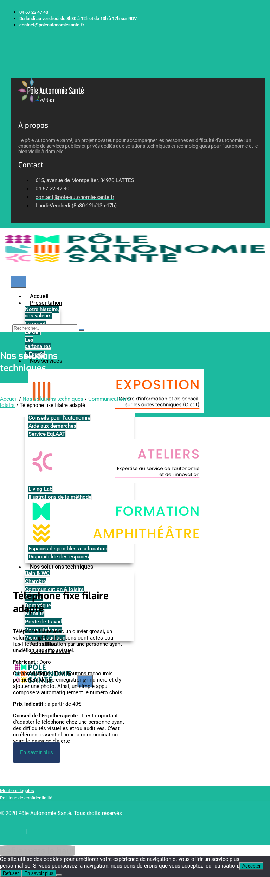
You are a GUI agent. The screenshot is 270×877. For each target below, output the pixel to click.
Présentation (46, 303)
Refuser (11, 873)
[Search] (81, 330)
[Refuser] (59, 875)
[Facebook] (20, 831)
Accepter (251, 866)
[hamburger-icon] (18, 282)
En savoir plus (38, 873)
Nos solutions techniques (52, 399)
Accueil (9, 399)
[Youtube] (43, 831)
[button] (13, 74)
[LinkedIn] (31, 831)
